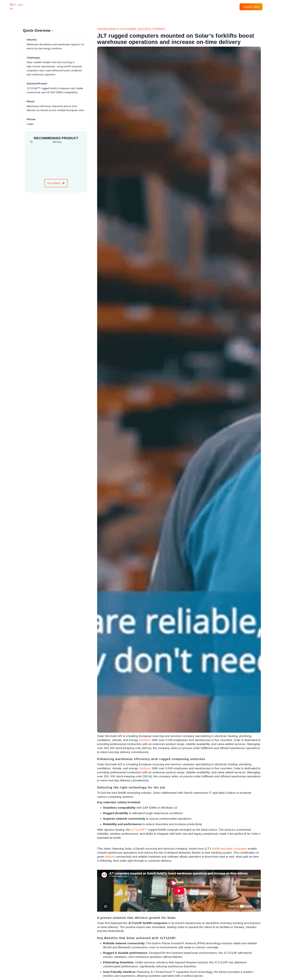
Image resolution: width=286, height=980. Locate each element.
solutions (145, 740)
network (110, 856)
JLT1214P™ (139, 829)
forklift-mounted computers (229, 848)
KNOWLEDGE (106, 29)
